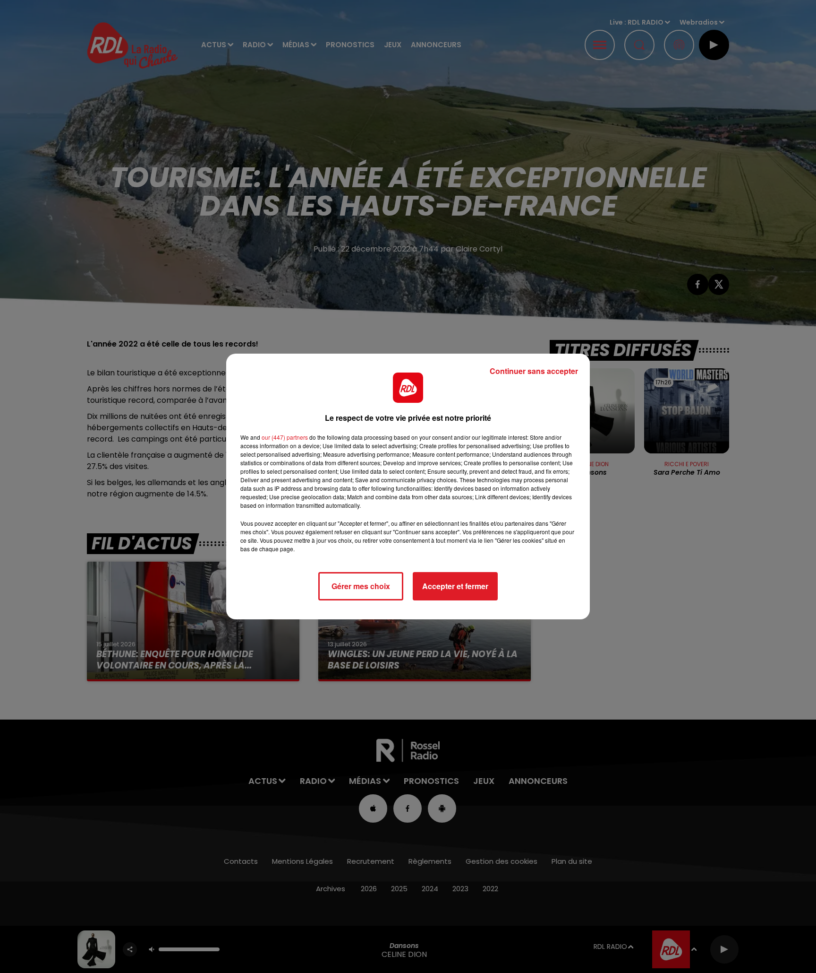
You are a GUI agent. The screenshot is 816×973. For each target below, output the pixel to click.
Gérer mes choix (361, 586)
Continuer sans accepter (534, 370)
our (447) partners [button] (285, 437)
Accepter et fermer (455, 586)
